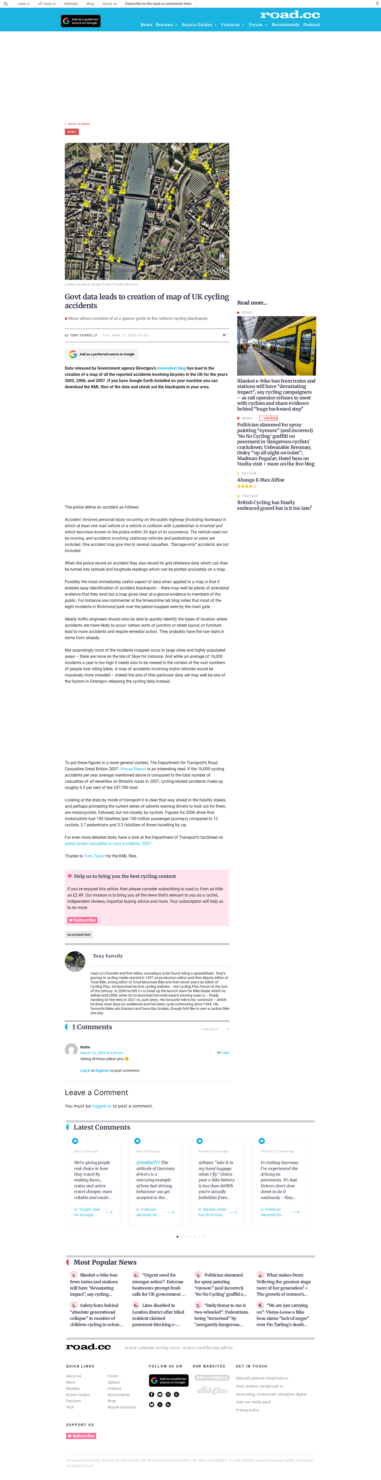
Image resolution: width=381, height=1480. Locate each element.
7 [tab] (204, 1237)
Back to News (79, 124)
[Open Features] (243, 25)
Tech (70, 1407)
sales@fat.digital (292, 1394)
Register (102, 1070)
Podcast (115, 1388)
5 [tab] (195, 1237)
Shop (112, 1401)
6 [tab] (199, 1237)
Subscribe (85, 920)
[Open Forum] (266, 25)
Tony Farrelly (108, 956)
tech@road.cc (272, 1386)
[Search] (6, 4)
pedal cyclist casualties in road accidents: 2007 (108, 843)
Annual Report (133, 768)
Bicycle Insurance (122, 1407)
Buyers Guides (78, 1395)
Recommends (119, 1395)
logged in (101, 1106)
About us (73, 1376)
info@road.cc (277, 1378)
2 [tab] (182, 1237)
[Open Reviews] (176, 25)
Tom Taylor (94, 856)
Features (73, 1401)
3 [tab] (186, 1237)
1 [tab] (177, 1237)
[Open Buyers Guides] (215, 25)
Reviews (73, 1388)
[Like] (219, 1053)
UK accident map (78, 934)
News (70, 1382)
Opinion (114, 1382)
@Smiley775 (148, 1162)
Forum (113, 1376)
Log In (85, 1070)
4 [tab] (191, 1237)
